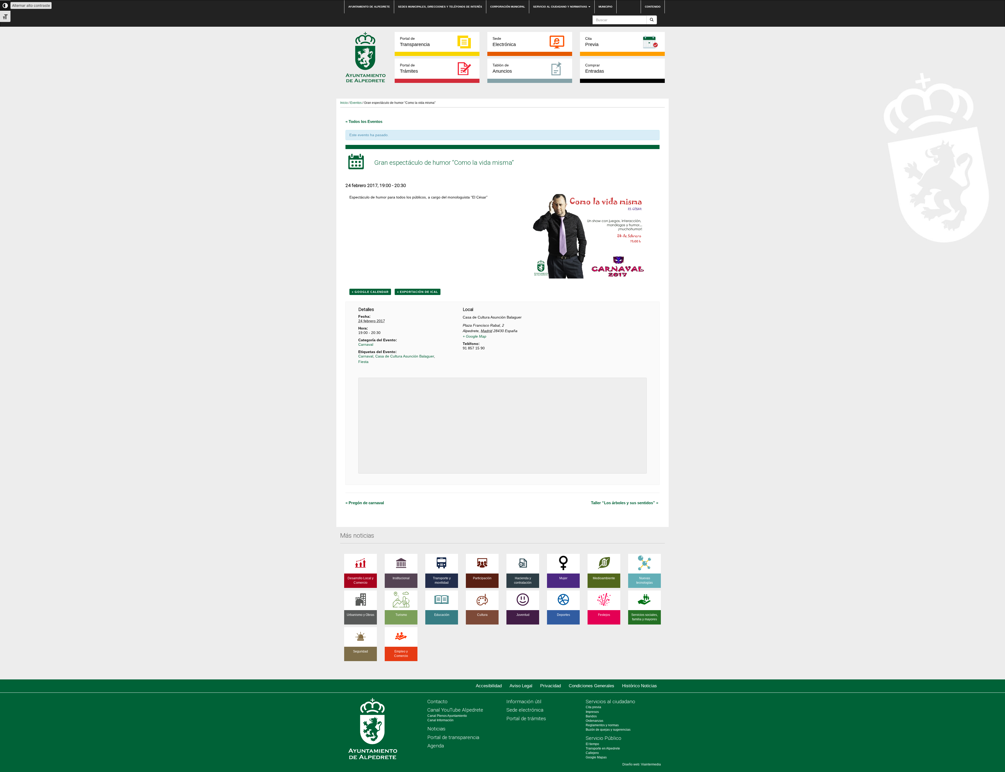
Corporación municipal (507, 6)
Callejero (592, 753)
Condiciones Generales (591, 685)
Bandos (591, 716)
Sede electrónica (524, 710)
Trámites (409, 68)
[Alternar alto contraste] (5, 5)
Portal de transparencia (453, 737)
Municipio (605, 6)
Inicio (344, 103)
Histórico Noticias (639, 685)
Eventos (356, 103)
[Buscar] (651, 19)
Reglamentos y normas (602, 725)
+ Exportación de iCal (417, 291)
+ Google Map (474, 336)
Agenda (435, 746)
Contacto (437, 702)
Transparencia (415, 41)
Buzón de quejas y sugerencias (608, 729)
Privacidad (550, 685)
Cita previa (593, 707)
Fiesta (363, 362)
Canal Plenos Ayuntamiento (447, 716)
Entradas (594, 68)
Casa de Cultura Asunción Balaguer (404, 356)
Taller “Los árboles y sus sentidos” (624, 503)
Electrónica (504, 41)
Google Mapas (596, 757)
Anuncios (502, 68)
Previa (592, 41)
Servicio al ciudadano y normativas (560, 6)
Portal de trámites (526, 719)
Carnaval (365, 344)
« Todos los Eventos (363, 121)
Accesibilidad (489, 685)
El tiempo (592, 744)
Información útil (523, 702)
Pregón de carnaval (364, 503)
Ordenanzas (594, 721)
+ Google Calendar (370, 291)
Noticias (436, 729)
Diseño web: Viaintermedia (641, 764)
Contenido (653, 6)
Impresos (592, 712)
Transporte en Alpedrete (603, 748)
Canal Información (440, 720)
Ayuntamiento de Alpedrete (369, 6)
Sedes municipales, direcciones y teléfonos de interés (440, 6)
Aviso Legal (521, 685)
